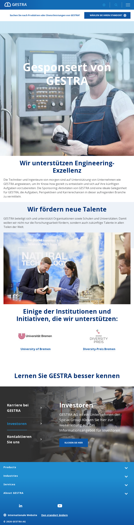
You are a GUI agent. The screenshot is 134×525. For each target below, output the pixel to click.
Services (9, 484)
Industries (10, 475)
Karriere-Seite (41, 408)
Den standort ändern (54, 515)
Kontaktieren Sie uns (41, 439)
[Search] (116, 5)
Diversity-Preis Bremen (98, 349)
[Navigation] (128, 5)
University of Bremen (35, 349)
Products (9, 467)
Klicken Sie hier (41, 423)
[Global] (104, 5)
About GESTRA (13, 493)
